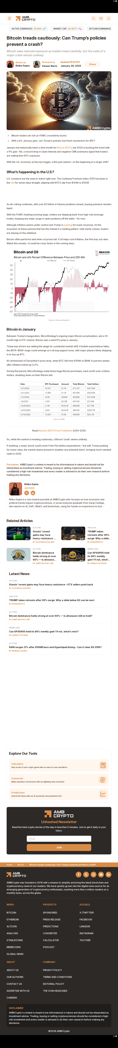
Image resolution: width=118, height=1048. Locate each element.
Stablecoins (15, 940)
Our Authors (15, 977)
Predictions (50, 926)
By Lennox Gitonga (96, 563)
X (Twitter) (87, 912)
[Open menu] (9, 18)
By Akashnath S (95, 542)
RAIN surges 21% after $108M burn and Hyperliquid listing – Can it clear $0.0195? (55, 647)
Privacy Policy (52, 970)
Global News (15, 954)
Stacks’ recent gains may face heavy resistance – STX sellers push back (51, 584)
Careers (12, 997)
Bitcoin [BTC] (64, 147)
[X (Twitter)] (26, 493)
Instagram (86, 933)
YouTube (85, 940)
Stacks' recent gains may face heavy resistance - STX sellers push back (44, 535)
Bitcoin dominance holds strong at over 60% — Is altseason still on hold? (44, 556)
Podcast (49, 947)
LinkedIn (85, 926)
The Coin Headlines (55, 990)
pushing (68, 224)
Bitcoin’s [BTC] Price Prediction (55, 430)
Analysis (91, 528)
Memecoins (92, 549)
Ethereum (13, 919)
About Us (13, 970)
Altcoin (37, 528)
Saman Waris (49, 66)
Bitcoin (11, 912)
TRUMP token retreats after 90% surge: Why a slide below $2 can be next (98, 535)
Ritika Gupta (23, 65)
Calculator (51, 940)
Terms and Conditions (57, 977)
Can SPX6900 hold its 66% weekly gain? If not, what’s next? (98, 556)
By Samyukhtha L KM (43, 563)
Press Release (51, 919)
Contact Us (14, 983)
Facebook (86, 919)
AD (114, 1)
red (12, 182)
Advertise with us (18, 990)
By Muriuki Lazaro (18, 651)
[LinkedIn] (33, 493)
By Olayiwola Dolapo (44, 542)
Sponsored (50, 912)
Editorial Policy (53, 983)
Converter (50, 933)
